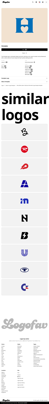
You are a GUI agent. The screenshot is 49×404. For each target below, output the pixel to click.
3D (18, 354)
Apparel (35, 353)
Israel (2, 378)
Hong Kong (3, 375)
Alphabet (19, 347)
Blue (2, 347)
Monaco (3, 389)
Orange (2, 346)
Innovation (19, 350)
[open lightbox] (24, 25)
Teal (2, 354)
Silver (2, 366)
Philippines (3, 386)
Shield (18, 357)
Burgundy (3, 350)
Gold (2, 349)
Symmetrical (19, 356)
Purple (2, 353)
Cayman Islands (4, 390)
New (18, 372)
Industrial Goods (36, 360)
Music (34, 356)
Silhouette (19, 360)
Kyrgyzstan (3, 392)
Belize (2, 380)
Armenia (3, 373)
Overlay (18, 364)
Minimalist (19, 346)
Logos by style (20, 380)
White (2, 361)
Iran (2, 379)
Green (2, 356)
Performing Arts (36, 361)
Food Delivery (36, 351)
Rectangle (19, 366)
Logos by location (20, 387)
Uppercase (19, 351)
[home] (6, 2)
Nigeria (2, 372)
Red (2, 360)
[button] (39, 2)
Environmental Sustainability (39, 359)
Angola (2, 385)
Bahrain (3, 382)
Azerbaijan (3, 388)
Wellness (35, 349)
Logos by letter (20, 385)
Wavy (18, 359)
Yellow (2, 363)
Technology (35, 347)
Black (2, 351)
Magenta (3, 364)
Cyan (2, 357)
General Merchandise (37, 366)
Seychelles (3, 376)
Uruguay (3, 383)
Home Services (36, 357)
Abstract (19, 353)
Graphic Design (36, 346)
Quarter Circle (20, 361)
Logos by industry (21, 382)
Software (35, 363)
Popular (19, 374)
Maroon (3, 359)
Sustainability (36, 364)
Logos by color (20, 378)
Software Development (38, 354)
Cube (18, 363)
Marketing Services (37, 350)
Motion (18, 349)
